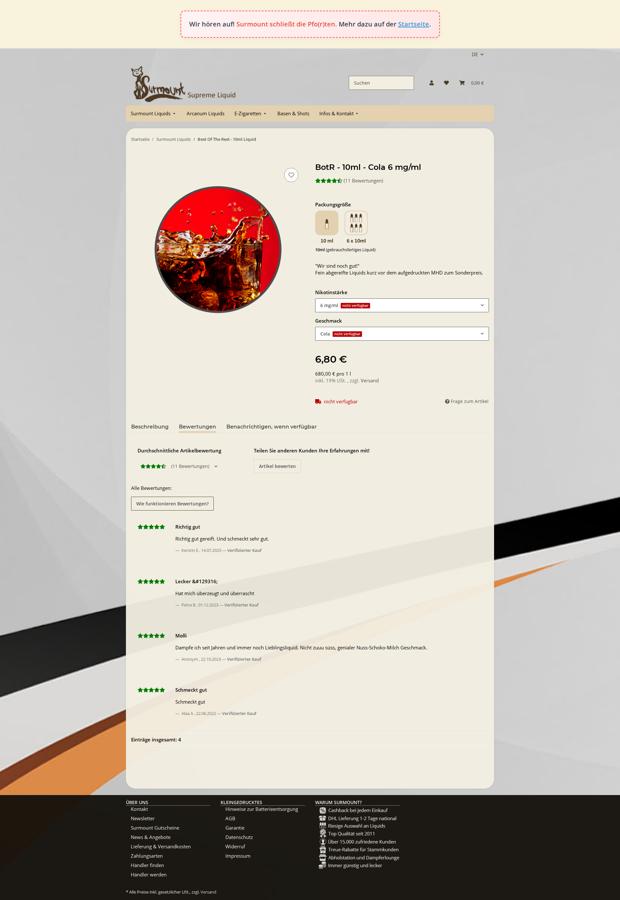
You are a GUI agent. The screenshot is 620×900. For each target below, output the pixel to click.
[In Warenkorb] (136, 159)
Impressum (238, 856)
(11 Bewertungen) (363, 180)
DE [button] (475, 54)
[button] (431, 83)
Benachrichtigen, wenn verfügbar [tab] (271, 427)
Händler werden (149, 874)
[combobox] (402, 305)
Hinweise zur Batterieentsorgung (261, 809)
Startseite (413, 24)
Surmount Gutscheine (155, 827)
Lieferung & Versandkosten (161, 846)
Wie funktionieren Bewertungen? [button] (172, 504)
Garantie (234, 827)
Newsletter (143, 818)
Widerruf (235, 846)
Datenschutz (239, 837)
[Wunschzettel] (446, 83)
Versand (370, 380)
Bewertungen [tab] (197, 427)
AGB (230, 818)
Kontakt (139, 809)
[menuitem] (153, 113)
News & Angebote (150, 837)
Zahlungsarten (147, 856)
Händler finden (147, 865)
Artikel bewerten (277, 466)
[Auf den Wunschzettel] (291, 175)
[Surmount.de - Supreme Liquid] (183, 82)
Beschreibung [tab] (150, 427)
